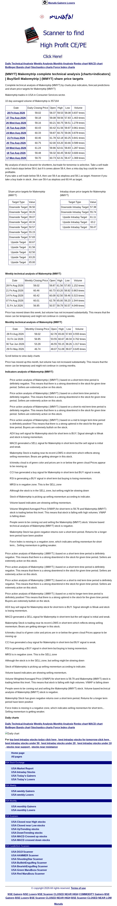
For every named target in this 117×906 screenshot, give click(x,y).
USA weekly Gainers (23, 791)
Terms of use (78, 888)
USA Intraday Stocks (23, 772)
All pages (16, 756)
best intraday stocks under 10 (94, 743)
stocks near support (18, 747)
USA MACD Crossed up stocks (29, 836)
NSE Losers (30, 894)
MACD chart (96, 63)
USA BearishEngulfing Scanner (29, 866)
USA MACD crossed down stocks (30, 840)
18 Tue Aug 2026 (16, 153)
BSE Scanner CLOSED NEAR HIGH (50, 898)
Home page (18, 753)
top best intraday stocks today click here (33, 739)
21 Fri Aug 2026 (16, 138)
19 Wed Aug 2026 (16, 148)
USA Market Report (22, 768)
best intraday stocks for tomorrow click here (84, 739)
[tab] (45, 2)
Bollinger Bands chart (17, 67)
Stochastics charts (42, 67)
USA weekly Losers (22, 795)
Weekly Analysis (43, 63)
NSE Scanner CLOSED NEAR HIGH (57, 894)
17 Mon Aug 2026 (16, 158)
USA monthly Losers (23, 810)
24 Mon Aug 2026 (16, 133)
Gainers (62, 3)
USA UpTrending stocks (25, 829)
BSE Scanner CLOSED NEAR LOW (91, 898)
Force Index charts (64, 67)
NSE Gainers (15, 894)
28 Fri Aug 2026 (16, 113)
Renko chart (81, 63)
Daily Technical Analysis (19, 63)
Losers (71, 3)
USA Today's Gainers (23, 776)
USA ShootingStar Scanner (27, 859)
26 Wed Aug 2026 (16, 123)
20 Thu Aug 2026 (16, 143)
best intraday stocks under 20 (58, 743)
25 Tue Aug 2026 (16, 128)
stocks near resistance (45, 747)
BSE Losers (22, 898)
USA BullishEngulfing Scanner (29, 862)
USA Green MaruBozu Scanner (29, 870)
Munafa (52, 3)
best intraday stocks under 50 (22, 743)
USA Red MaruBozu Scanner (28, 873)
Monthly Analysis (63, 63)
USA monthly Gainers (23, 806)
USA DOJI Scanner (22, 852)
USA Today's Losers (23, 779)
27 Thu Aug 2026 (16, 118)
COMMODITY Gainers (91, 894)
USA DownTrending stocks (27, 833)
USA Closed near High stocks (28, 822)
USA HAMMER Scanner (25, 855)
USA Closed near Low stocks (28, 825)
